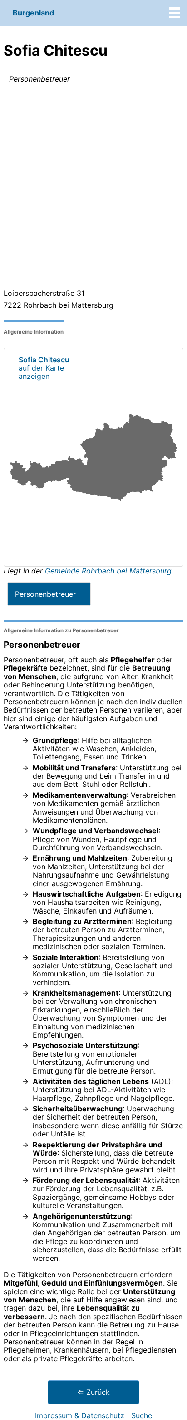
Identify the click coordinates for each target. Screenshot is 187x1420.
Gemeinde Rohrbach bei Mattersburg (108, 570)
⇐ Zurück (93, 1392)
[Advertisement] (93, 188)
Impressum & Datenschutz (79, 1415)
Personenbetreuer (45, 594)
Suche (141, 1415)
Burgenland (33, 12)
